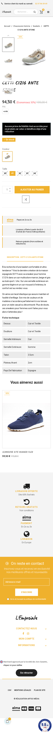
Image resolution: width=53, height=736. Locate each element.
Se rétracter (26, 672)
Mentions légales (22, 690)
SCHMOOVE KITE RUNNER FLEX (17, 452)
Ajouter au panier (32, 189)
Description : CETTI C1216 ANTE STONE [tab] (25, 257)
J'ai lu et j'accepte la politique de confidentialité (28, 599)
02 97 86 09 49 (41, 4)
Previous (8, 35)
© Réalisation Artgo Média (26, 699)
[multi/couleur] (7, 157)
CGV (9, 690)
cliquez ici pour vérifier (12, 665)
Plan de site (39, 690)
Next (8, 100)
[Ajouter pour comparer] (25, 199)
